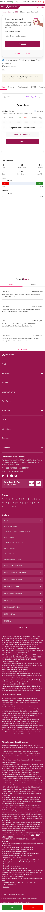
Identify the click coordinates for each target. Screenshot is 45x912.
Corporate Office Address (13, 457)
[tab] (3, 87)
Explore (5, 515)
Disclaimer (21, 894)
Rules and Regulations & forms (12, 898)
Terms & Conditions (9, 894)
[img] (3, 475)
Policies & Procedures (30, 898)
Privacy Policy (7, 902)
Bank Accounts (18, 902)
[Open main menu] (2, 6)
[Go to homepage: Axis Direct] (11, 7)
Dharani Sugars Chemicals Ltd (29, 12)
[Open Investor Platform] (42, 7)
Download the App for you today (12, 483)
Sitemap (28, 902)
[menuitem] (22, 526)
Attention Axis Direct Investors (15, 742)
